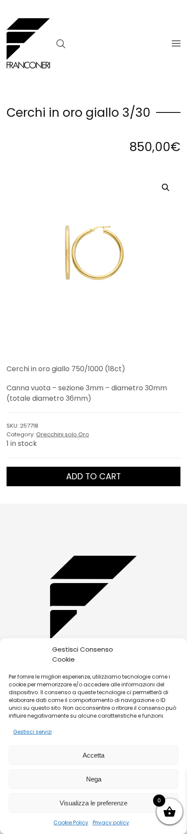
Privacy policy (111, 822)
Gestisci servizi (32, 731)
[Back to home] (28, 43)
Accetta (93, 755)
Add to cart (93, 476)
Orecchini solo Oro (62, 434)
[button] (176, 43)
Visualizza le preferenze (93, 803)
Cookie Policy (70, 822)
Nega (93, 779)
